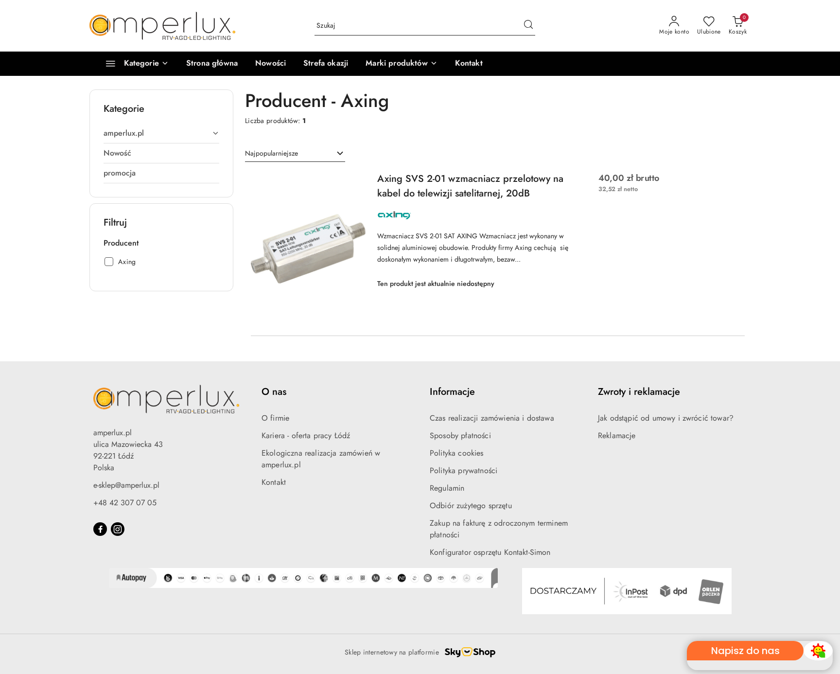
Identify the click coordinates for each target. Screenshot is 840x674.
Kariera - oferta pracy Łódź (306, 435)
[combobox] (295, 153)
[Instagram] (117, 529)
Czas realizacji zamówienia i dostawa (492, 418)
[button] (401, 64)
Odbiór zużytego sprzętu (471, 505)
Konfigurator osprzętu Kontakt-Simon (490, 552)
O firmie (275, 418)
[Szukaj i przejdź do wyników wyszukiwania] (528, 25)
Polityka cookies (457, 453)
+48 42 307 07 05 (125, 502)
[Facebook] (100, 529)
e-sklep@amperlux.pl (126, 485)
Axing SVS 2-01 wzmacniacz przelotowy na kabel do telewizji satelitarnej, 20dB (470, 186)
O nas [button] (274, 392)
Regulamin (447, 488)
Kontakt (274, 482)
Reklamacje (617, 435)
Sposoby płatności (460, 435)
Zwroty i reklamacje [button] (639, 392)
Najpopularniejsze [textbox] (271, 153)
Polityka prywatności (463, 470)
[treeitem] (161, 133)
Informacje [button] (452, 392)
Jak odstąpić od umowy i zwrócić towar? (666, 418)
